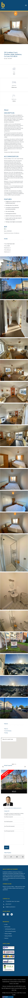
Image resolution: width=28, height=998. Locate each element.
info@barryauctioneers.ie (10, 906)
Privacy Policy (13, 992)
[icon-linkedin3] (12, 914)
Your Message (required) (9, 830)
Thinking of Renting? (8, 935)
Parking (6, 732)
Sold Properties (7, 926)
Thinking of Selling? (8, 933)
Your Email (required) (8, 821)
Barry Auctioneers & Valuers (11, 979)
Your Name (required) (8, 816)
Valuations (6, 938)
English (6, 996)
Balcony (6, 728)
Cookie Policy (19, 992)
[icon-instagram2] (4, 914)
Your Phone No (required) (9, 826)
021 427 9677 (8, 904)
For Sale (5, 924)
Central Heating (8, 730)
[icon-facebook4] (8, 914)
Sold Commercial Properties (10, 931)
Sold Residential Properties (10, 929)
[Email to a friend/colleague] (17, 856)
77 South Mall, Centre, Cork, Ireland (12, 901)
